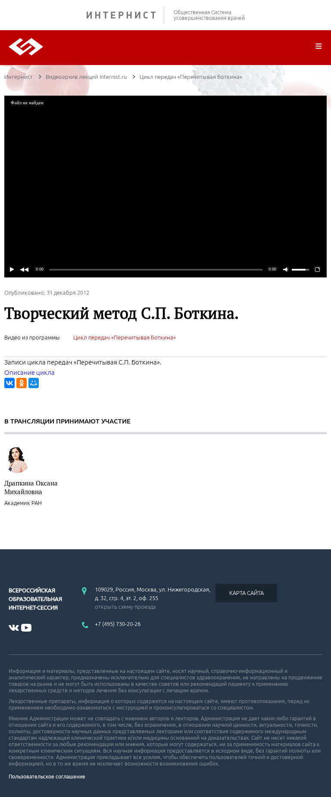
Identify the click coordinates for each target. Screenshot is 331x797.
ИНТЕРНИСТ (125, 14)
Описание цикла (29, 372)
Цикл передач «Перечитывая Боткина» (124, 337)
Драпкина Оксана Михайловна (31, 487)
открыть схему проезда (125, 607)
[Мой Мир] (33, 383)
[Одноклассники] (21, 383)
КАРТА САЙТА (246, 593)
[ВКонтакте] (9, 383)
